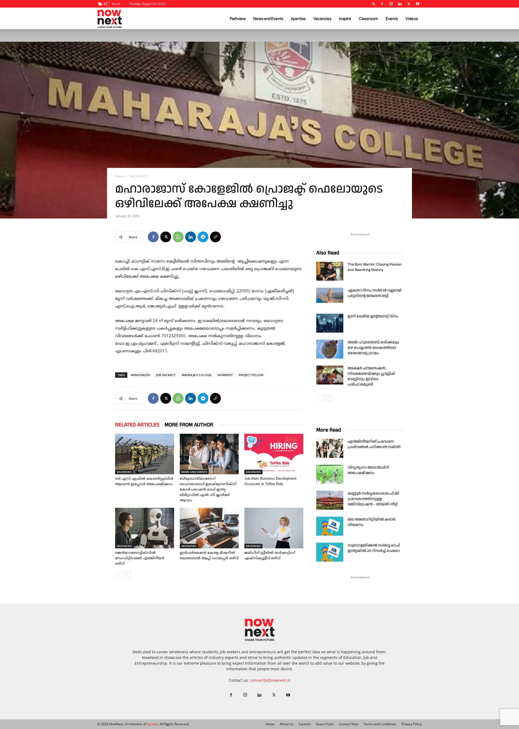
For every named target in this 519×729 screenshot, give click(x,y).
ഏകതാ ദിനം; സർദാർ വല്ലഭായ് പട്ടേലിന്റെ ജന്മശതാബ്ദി (374, 293)
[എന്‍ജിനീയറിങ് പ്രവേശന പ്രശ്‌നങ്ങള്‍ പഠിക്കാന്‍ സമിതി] (329, 448)
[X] (409, 4)
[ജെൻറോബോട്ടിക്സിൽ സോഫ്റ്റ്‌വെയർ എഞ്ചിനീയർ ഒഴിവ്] (144, 528)
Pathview (238, 18)
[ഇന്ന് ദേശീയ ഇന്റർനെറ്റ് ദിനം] (329, 323)
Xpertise (298, 18)
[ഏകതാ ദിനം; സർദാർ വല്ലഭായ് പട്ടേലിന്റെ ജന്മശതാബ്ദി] (329, 295)
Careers (305, 724)
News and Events (268, 18)
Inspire (345, 18)
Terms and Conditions (379, 724)
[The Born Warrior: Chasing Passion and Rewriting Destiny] (329, 271)
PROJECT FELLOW (251, 375)
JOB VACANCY (166, 375)
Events (392, 18)
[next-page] (127, 574)
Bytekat (152, 724)
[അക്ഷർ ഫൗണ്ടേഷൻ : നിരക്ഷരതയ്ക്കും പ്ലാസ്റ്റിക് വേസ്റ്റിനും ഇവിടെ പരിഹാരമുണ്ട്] (329, 375)
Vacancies (322, 18)
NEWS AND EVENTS (194, 472)
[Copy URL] (215, 236)
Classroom (368, 18)
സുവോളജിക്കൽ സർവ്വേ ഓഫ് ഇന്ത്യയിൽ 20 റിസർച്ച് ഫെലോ (374, 548)
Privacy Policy (411, 724)
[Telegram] (203, 236)
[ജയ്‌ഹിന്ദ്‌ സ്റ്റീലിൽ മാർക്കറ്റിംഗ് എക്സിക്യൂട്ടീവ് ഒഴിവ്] (273, 528)
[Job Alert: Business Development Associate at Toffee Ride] (273, 454)
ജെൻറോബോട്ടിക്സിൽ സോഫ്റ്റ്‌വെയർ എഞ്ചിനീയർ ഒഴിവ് (139, 558)
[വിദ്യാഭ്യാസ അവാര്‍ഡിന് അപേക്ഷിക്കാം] (329, 474)
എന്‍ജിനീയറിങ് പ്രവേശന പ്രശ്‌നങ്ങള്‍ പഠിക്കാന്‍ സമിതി (374, 444)
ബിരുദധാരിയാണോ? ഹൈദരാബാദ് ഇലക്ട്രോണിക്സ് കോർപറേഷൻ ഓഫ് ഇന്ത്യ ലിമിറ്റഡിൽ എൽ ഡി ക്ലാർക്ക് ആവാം (208, 490)
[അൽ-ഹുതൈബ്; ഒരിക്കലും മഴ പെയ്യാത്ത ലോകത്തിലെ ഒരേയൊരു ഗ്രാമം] (329, 349)
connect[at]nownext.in (270, 680)
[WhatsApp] (178, 236)
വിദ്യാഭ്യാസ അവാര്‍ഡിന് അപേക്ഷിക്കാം (368, 470)
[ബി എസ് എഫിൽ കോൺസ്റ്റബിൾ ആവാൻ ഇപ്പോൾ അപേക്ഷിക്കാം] (144, 454)
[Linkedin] (400, 4)
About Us (287, 724)
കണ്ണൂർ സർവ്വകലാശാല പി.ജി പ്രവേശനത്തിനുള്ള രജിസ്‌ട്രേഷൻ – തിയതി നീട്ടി (373, 499)
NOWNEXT (225, 375)
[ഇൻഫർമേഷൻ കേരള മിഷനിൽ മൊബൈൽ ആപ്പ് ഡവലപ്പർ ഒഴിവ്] (209, 528)
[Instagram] (391, 4)
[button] (374, 4)
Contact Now (348, 724)
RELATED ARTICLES (137, 425)
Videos (411, 18)
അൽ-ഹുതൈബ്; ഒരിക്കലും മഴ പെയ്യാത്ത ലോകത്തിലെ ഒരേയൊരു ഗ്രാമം (373, 348)
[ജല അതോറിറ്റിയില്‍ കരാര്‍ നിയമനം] (329, 526)
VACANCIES (124, 472)
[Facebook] (382, 4)
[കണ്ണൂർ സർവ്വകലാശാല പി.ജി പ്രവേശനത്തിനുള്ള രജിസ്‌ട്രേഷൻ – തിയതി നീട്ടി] (329, 500)
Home (119, 176)
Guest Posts (325, 724)
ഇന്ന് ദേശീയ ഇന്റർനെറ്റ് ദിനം (373, 316)
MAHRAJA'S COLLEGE (197, 375)
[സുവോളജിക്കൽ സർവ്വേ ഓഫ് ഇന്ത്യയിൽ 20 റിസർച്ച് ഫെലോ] (329, 552)
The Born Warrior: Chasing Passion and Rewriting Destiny (375, 267)
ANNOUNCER (140, 375)
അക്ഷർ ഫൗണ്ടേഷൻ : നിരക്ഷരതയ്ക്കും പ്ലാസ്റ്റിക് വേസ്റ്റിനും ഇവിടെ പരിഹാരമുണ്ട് (371, 376)
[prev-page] (118, 574)
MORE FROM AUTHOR (189, 425)
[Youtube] (418, 4)
